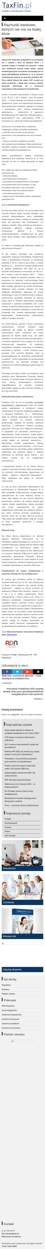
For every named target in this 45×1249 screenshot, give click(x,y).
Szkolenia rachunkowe (11, 1028)
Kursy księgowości (9, 1010)
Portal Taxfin (7, 1246)
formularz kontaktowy (12, 1237)
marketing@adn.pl (11, 1234)
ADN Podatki (10, 836)
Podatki (14, 655)
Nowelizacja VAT (25, 655)
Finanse (8, 827)
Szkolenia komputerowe (11, 1015)
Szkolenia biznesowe (10, 1019)
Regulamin (6, 985)
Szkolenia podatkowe (10, 1024)
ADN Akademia (8, 1006)
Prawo (7, 831)
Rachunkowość (11, 823)
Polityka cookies (8, 994)
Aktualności (6, 658)
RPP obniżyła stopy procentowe (18, 780)
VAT (35, 655)
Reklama (5, 989)
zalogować (15, 715)
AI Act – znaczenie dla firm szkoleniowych (22, 805)
